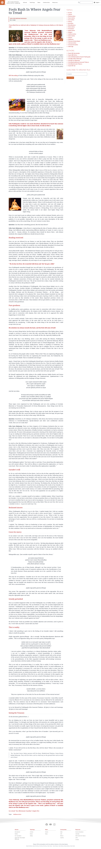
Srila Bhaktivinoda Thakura (75, 64)
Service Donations (79, 832)
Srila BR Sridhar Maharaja (18, 18)
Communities (46, 2)
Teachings (32, 2)
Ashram (25, 2)
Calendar (77, 833)
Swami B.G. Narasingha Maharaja (20, 838)
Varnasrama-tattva (73, 44)
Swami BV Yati (71, 65)
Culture (70, 14)
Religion (70, 32)
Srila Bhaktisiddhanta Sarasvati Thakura (78, 62)
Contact (77, 839)
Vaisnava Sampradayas (74, 41)
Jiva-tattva (70, 23)
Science (70, 37)
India (61, 832)
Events (46, 832)
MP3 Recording (13, 75)
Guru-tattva (71, 19)
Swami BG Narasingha (74, 53)
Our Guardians (18, 835)
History (70, 21)
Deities (16, 833)
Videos (31, 835)
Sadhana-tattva (17, 814)
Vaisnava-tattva (72, 43)
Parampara (71, 28)
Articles (31, 832)
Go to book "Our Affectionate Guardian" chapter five (24, 811)
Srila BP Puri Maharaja (74, 60)
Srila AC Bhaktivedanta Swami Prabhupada (79, 57)
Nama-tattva (71, 27)
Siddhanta (70, 39)
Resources (55, 2)
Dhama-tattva (71, 16)
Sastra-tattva (71, 36)
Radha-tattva (71, 30)
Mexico (61, 835)
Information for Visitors (80, 835)
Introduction (17, 832)
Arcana (70, 12)
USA (61, 833)
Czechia (62, 837)
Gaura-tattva (71, 18)
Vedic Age (70, 46)
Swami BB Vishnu (72, 55)
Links (76, 837)
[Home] (11, 2)
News (39, 2)
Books (31, 833)
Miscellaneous (72, 25)
